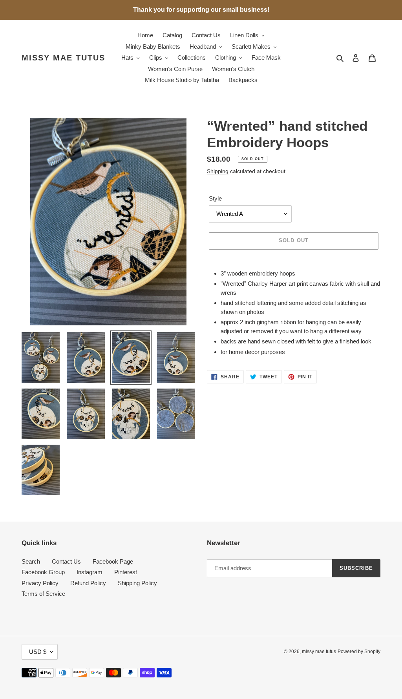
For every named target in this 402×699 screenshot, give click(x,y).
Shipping (217, 171)
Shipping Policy (137, 583)
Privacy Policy (40, 583)
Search (31, 561)
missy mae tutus (63, 57)
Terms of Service (43, 593)
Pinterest (125, 572)
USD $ (37, 651)
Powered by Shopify (359, 651)
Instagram (89, 572)
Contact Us (66, 561)
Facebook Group (43, 572)
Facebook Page (113, 561)
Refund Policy (88, 583)
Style (215, 198)
